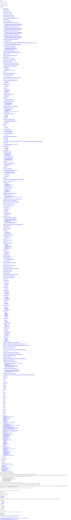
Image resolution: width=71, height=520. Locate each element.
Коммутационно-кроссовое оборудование (10, 361)
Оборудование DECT (7, 190)
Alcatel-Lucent (5, 377)
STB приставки (5, 137)
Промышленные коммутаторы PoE (9, 46)
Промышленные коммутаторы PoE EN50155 (10, 47)
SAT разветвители (7, 112)
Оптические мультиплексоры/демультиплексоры (11, 352)
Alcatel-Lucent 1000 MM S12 (8, 186)
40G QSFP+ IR (6, 293)
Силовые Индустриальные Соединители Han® (10, 274)
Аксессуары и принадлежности (8, 133)
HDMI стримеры (7, 96)
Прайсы (4, 445)
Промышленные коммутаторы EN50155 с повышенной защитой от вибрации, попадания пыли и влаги (20, 42)
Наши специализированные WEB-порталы (8, 455)
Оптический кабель (6, 254)
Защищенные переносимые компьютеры (10, 196)
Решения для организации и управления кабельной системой (13, 224)
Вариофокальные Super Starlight (9, 159)
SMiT (4, 392)
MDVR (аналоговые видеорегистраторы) (10, 171)
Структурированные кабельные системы (8, 423)
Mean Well (5, 386)
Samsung (4, 389)
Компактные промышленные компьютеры (10, 200)
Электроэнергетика (5, 419)
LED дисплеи (6, 244)
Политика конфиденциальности (9, 518)
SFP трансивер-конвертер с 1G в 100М (9, 70)
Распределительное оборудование (8, 101)
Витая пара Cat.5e (7, 253)
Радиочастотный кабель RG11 (8, 131)
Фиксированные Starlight (8, 153)
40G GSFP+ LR (7, 291)
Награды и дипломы (5, 452)
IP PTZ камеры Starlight (8, 155)
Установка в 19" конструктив (8, 40)
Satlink (4, 410)
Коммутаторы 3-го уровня (7, 12)
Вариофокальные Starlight (8, 154)
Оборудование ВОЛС (6, 351)
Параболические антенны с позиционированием (11, 121)
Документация (5, 440)
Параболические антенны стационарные (10, 120)
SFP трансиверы (6, 67)
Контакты (3, 503)
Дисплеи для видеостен (8, 246)
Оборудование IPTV (6, 84)
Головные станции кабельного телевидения (10, 80)
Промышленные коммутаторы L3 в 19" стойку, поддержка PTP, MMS (13, 24)
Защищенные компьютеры (7, 194)
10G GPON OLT (7, 334)
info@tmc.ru (4, 459)
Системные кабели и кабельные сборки (9, 262)
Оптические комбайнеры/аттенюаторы (9, 355)
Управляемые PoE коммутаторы (8, 15)
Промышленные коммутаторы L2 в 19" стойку (11, 30)
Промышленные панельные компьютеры (10, 193)
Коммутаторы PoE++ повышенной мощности (10, 18)
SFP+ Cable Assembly (7, 309)
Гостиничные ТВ (7, 236)
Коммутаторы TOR (6, 10)
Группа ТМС (5, 450)
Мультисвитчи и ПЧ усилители (8, 107)
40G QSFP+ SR (7, 292)
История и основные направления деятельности (9, 448)
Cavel (4, 380)
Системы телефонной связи (6, 425)
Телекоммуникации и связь (6, 417)
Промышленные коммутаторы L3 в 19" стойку (11, 22)
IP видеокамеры (5, 146)
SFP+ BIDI (6, 307)
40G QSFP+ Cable (7, 294)
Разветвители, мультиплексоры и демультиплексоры (11, 366)
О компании (3, 501)
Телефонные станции (6, 182)
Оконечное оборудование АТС (8, 187)
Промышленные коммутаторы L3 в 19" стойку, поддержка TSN (13, 25)
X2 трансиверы (5, 318)
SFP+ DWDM (6, 308)
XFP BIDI (6, 302)
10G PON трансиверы (6, 332)
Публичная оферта (2, 518)
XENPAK (6, 325)
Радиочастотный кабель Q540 (8, 130)
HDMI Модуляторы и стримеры (8, 94)
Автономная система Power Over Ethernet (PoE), (11, 220)
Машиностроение (5, 420)
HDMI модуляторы (7, 95)
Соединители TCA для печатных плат (9, 265)
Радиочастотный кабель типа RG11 (9, 259)
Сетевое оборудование (6, 9)
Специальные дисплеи (7, 245)
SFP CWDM (6, 313)
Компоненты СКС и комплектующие (8, 203)
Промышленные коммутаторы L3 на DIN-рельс (11, 26)
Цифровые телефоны (7, 189)
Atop (4, 395)
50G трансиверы (6, 287)
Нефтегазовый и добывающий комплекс (8, 416)
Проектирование (5, 433)
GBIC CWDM (6, 330)
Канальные (6, 91)
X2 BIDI (6, 320)
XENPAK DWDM (7, 326)
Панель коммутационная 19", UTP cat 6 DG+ (10, 219)
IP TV (4, 429)
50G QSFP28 (6, 288)
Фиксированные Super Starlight (9, 158)
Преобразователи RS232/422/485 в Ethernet (10, 55)
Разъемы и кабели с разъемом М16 (8, 277)
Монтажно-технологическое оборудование (10, 368)
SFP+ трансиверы (6, 305)
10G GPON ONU (7, 333)
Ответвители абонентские (8, 104)
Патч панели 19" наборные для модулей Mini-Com (11, 222)
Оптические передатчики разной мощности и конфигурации (13, 354)
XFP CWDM (6, 303)
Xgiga (4, 401)
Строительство (5, 421)
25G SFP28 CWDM (7, 298)
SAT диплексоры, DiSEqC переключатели (10, 136)
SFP (5, 312)
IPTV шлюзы (6, 86)
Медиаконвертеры (6, 19)
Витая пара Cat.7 (7, 252)
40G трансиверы (6, 290)
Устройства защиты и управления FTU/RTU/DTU (11, 64)
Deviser (4, 398)
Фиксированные (7, 147)
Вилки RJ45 (6, 210)
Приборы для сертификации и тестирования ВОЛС (11, 342)
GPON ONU (6, 338)
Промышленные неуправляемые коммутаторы (10, 39)
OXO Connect (6, 183)
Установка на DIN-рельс (8, 41)
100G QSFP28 (6, 284)
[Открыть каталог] (7, 8)
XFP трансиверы (6, 300)
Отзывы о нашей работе (6, 453)
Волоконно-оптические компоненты (9, 204)
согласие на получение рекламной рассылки (14, 515)
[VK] (4, 496)
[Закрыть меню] (3, 6)
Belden (4, 379)
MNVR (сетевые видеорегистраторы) (9, 172)
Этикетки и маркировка (7, 225)
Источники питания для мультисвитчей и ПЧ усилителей (12, 111)
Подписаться (2, 514)
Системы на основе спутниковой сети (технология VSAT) (10, 428)
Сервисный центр (5, 442)
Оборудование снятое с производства (8, 348)
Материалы (4, 444)
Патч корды (6, 209)
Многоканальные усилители (8, 233)
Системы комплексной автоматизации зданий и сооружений (11, 430)
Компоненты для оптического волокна (9, 373)
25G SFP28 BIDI (7, 297)
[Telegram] (1, 496)
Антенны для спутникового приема (9, 119)
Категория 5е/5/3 (6, 211)
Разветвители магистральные (8, 103)
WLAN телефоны (7, 191)
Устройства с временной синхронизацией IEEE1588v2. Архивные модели (15, 349)
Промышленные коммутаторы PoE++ (9, 49)
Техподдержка (5, 441)
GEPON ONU (6, 339)
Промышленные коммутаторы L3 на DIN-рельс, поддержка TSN (13, 29)
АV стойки (5, 238)
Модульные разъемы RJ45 (8, 213)
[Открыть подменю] (6, 415)
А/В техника (5, 230)
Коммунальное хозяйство (6, 418)
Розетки (4, 125)
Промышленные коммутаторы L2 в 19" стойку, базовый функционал (13, 32)
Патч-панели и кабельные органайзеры (9, 217)
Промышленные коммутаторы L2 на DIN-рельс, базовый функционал (13, 36)
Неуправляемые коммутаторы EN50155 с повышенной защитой (13, 44)
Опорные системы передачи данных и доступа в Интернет (10, 427)
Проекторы (6, 231)
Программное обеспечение (7, 168)
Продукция (3, 506)
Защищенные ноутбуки (8, 197)
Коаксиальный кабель (7, 257)
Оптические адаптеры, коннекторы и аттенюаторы (11, 365)
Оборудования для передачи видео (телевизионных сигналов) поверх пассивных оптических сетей (19, 374)
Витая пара (5, 250)
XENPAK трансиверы (6, 323)
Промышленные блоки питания (8, 74)
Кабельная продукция (6, 129)
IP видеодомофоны (6, 174)
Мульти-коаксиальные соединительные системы (11, 268)
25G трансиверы (6, 295)
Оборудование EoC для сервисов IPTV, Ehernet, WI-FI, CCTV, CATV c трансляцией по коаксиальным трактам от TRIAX (22, 141)
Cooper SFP (6, 316)
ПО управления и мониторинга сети (9, 73)
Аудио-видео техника (6, 227)
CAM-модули (5, 142)
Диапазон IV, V (7, 116)
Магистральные (7, 89)
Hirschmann (5, 383)
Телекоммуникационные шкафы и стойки (10, 363)
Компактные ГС (7, 82)
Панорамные (6, 148)
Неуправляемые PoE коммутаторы (9, 16)
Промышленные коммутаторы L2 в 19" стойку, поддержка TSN (13, 33)
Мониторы (6, 176)
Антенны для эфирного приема (8, 113)
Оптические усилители (7, 357)
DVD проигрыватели (7, 232)
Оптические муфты (7, 364)
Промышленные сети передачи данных (8, 426)
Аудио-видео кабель (6, 261)
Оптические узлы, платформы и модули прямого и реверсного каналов (14, 358)
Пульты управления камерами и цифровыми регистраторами (13, 179)
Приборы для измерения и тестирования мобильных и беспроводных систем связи (16, 345)
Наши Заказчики (5, 449)
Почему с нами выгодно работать (7, 451)
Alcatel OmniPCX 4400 (7, 184)
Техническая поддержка (6, 435)
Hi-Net (4, 413)
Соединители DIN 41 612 (7, 271)
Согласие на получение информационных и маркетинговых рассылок (9, 519)
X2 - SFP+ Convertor (7, 322)
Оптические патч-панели (8, 206)
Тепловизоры (5, 161)
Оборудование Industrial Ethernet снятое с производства (12, 77)
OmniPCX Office (7, 185)
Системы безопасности (6, 424)
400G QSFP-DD (7, 281)
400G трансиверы (6, 280)
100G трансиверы (6, 283)
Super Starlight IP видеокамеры (8, 156)
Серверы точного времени (7, 61)
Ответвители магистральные (8, 102)
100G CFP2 (6, 285)
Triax (4, 404)
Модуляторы (5, 97)
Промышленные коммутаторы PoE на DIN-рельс (11, 48)
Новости (3, 502)
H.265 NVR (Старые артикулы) (9, 164)
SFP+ (5, 306)
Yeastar (4, 407)
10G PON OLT (6, 335)
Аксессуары (5, 167)
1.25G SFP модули (7, 69)
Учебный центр (5, 437)
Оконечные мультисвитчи (8, 110)
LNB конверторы (6, 122)
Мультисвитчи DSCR (7, 109)
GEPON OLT (6, 340)
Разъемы (4, 71)
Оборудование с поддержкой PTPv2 (9, 58)
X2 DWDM (6, 321)
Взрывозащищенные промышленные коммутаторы (11, 52)
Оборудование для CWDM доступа (8, 360)
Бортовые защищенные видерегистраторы (10, 170)
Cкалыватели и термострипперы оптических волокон (11, 370)
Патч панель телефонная (8, 221)
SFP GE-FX (6, 315)
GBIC (5, 329)
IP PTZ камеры (5, 150)
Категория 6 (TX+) (6, 207)
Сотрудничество (5, 454)
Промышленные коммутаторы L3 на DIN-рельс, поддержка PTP (13, 28)
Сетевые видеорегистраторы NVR (8, 163)
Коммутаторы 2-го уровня (7, 13)
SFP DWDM (6, 314)
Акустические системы (7, 228)
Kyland (4, 385)
